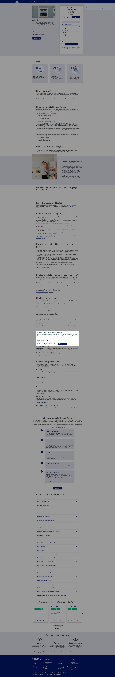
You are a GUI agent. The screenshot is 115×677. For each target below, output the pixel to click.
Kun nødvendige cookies (51, 343)
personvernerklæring (44, 340)
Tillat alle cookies (62, 343)
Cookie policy (44, 339)
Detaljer (40, 343)
